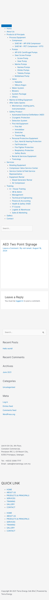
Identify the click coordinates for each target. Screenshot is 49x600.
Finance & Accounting (21, 201)
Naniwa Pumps (23, 67)
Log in (5, 402)
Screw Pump (22, 58)
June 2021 (7, 372)
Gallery (10, 216)
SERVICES (11, 498)
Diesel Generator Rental (22, 180)
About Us (10, 32)
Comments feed (9, 410)
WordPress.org (9, 414)
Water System (18, 88)
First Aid (18, 126)
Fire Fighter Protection (24, 147)
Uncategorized (9, 387)
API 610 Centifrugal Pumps (26, 52)
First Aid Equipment (20, 124)
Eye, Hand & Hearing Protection (28, 141)
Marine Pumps (21, 64)
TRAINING (11, 501)
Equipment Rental (16, 177)
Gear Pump (22, 61)
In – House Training (17, 189)
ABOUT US (11, 492)
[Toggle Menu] (6, 25)
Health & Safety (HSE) (21, 204)
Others (15, 97)
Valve (14, 79)
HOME (9, 489)
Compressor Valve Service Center (23, 168)
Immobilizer (19, 129)
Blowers (15, 91)
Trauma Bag (20, 135)
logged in (19, 301)
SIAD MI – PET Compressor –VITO (29, 46)
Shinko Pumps (23, 70)
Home (9, 28)
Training (10, 186)
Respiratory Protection (24, 150)
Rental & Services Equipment (24, 156)
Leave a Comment (10, 248)
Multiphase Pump (22, 76)
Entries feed (8, 406)
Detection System (19, 121)
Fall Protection (21, 144)
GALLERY (11, 504)
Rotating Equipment (17, 165)
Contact (10, 219)
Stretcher (19, 132)
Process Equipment (17, 37)
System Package (19, 94)
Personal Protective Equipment (25, 138)
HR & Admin (17, 192)
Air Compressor (18, 183)
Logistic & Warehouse (21, 210)
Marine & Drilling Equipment (20, 100)
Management (17, 195)
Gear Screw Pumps (23, 55)
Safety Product (15, 112)
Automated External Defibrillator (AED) (28, 115)
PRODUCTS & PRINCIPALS (18, 495)
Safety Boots (20, 153)
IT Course (16, 207)
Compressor (17, 40)
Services (10, 162)
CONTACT (11, 507)
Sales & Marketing (19, 213)
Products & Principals (16, 34)
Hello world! (8, 348)
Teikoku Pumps (23, 73)
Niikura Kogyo (20, 85)
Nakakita (18, 82)
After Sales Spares (17, 103)
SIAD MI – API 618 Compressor (28, 43)
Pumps (15, 49)
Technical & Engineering (22, 198)
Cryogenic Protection (21, 118)
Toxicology (16, 159)
